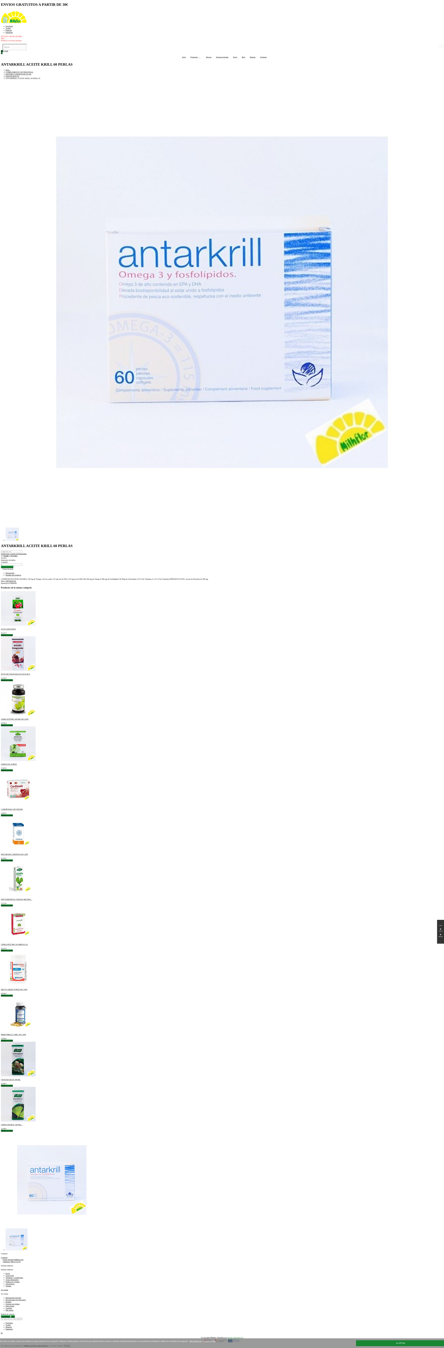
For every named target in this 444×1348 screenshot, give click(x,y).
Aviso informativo (12, 1280)
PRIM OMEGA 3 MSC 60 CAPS (13, 1035)
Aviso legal (10, 1276)
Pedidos (8, 1302)
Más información (195, 1341)
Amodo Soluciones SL (235, 1338)
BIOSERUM (11, 581)
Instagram (9, 33)
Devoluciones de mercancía (16, 1300)
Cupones (9, 1308)
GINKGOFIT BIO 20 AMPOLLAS (14, 944)
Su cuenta (4, 1290)
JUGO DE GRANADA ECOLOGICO (15, 674)
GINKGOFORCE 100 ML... (11, 1125)
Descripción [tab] (10, 573)
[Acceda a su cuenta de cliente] (2, 53)
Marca (3, 581)
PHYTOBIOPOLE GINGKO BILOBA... (16, 899)
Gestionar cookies (209, 1341)
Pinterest (9, 30)
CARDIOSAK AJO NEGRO (12, 809)
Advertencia (10, 1284)
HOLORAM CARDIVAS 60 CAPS (14, 854)
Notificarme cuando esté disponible (14, 554)
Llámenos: (12, 1262)
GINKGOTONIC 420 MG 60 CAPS (14, 719)
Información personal (13, 1298)
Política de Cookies (13, 1282)
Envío (8, 1274)
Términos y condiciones (14, 1278)
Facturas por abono (13, 1304)
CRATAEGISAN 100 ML (10, 1080)
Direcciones (10, 1306)
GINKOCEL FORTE (9, 764)
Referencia (5, 583)
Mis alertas (9, 1310)
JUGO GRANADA (8, 629)
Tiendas (8, 1286)
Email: (13, 1260)
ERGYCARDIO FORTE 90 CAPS (14, 990)
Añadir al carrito (7, 567)
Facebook (9, 26)
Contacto (4, 1258)
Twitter (8, 28)
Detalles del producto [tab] (13, 575)
